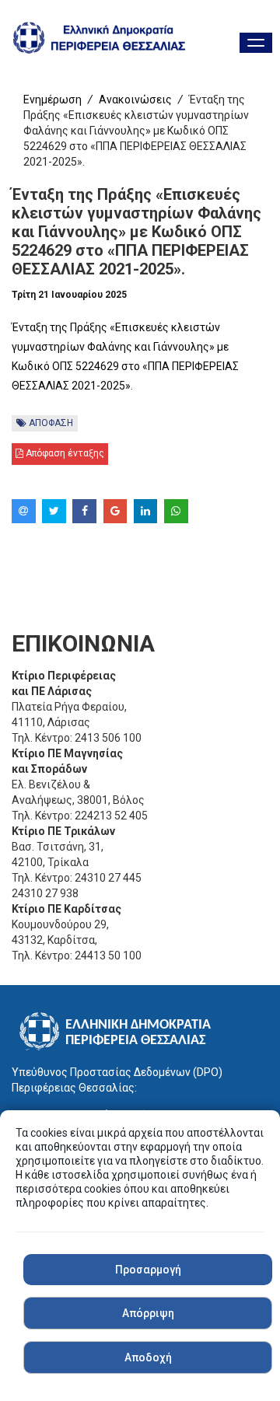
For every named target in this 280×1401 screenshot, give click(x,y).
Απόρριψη (148, 1313)
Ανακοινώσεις (135, 99)
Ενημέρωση (52, 99)
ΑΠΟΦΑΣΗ (49, 423)
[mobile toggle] (256, 43)
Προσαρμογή (148, 1269)
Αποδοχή (148, 1357)
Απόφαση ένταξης (63, 453)
